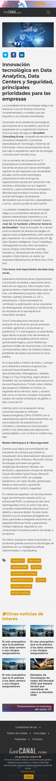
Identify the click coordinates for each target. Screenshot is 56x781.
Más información (28, 771)
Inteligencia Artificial (21, 586)
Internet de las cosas (22, 580)
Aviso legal (40, 733)
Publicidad (20, 739)
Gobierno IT (18, 560)
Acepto (28, 776)
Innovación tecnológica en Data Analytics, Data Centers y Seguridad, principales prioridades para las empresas (27, 82)
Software (36, 567)
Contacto (37, 739)
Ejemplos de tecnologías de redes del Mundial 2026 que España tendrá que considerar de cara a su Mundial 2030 (42, 684)
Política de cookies (17, 733)
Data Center (34, 560)
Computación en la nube (24, 573)
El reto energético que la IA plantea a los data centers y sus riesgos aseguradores (14, 647)
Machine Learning (20, 593)
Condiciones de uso (26, 727)
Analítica (41, 580)
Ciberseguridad (19, 567)
